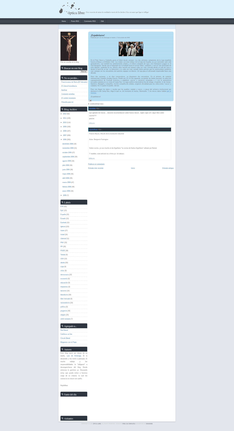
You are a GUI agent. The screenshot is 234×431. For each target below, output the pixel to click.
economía (63, 279)
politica (62, 307)
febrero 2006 (67, 187)
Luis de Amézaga (74, 356)
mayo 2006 (66, 174)
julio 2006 (66, 165)
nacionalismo (65, 303)
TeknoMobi (149, 423)
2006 (65, 139)
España (63, 214)
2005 (65, 195)
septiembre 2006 (68, 157)
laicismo (63, 291)
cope (62, 267)
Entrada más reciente (95, 168)
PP (61, 246)
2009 (65, 127)
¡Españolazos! (98, 35)
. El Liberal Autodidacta (68, 86)
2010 (65, 122)
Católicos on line (66, 334)
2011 (65, 118)
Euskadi (63, 222)
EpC (61, 210)
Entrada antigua (168, 168)
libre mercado (65, 299)
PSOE (62, 250)
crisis (62, 271)
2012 (65, 114)
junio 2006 (66, 170)
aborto (62, 263)
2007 (65, 135)
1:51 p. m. (92, 123)
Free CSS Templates (128, 423)
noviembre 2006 (68, 148)
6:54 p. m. (92, 158)
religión (62, 315)
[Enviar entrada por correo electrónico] (89, 100)
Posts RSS (75, 21)
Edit (102, 21)
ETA (61, 206)
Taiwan (62, 255)
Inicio (133, 168)
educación (64, 283)
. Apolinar (63, 90)
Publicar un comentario (96, 164)
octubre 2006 (67, 152)
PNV (62, 242)
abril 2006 (66, 178)
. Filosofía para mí (66, 102)
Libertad (63, 238)
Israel (62, 234)
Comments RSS (90, 21)
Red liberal (64, 330)
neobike (92, 108)
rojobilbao (93, 129)
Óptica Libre (76, 12)
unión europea (65, 319)
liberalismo (64, 295)
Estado (62, 218)
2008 (65, 131)
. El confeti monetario (68, 98)
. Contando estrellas (67, 94)
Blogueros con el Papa (68, 342)
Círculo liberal (65, 338)
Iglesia (62, 226)
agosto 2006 (67, 161)
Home (64, 21)
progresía (63, 311)
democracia (64, 275)
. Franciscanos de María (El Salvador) (73, 82)
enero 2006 (66, 191)
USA (62, 259)
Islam (62, 230)
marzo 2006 (66, 182)
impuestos (64, 287)
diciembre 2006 (68, 144)
